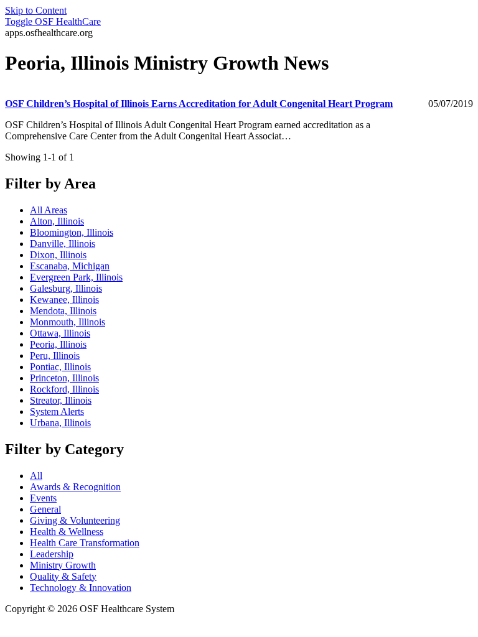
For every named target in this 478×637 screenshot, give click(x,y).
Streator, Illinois (60, 400)
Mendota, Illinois (63, 310)
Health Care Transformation (84, 542)
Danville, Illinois (62, 243)
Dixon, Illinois (58, 254)
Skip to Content (36, 10)
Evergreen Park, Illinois (76, 277)
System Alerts (57, 411)
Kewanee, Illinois (64, 299)
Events (43, 498)
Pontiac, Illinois (60, 366)
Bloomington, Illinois (71, 232)
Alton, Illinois (57, 221)
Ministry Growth (63, 565)
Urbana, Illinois (60, 422)
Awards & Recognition (75, 486)
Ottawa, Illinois (60, 333)
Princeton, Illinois (64, 378)
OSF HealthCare (53, 21)
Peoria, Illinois (58, 344)
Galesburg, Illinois (66, 288)
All (36, 475)
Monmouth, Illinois (67, 322)
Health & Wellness (66, 531)
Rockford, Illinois (64, 389)
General (45, 509)
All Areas (48, 210)
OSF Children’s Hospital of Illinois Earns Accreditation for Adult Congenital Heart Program (199, 103)
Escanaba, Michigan (70, 266)
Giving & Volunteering (75, 520)
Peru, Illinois (55, 355)
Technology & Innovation (80, 587)
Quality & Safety (63, 576)
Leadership (51, 554)
